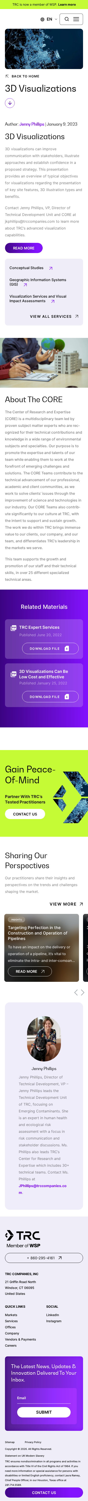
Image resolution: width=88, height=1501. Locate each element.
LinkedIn (52, 1315)
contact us (44, 1492)
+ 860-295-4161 (41, 1258)
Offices (10, 1327)
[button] (46, 19)
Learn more (67, 4)
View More (63, 904)
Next (83, 993)
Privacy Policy (33, 1442)
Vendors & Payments (20, 1339)
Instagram (53, 1321)
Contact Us (25, 814)
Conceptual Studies (26, 267)
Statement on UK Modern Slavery (24, 1456)
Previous (76, 993)
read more (26, 971)
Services (11, 1321)
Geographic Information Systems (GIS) (37, 282)
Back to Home (26, 76)
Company (12, 1333)
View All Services (51, 316)
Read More (24, 248)
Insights (16, 919)
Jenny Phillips (31, 124)
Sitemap (10, 1442)
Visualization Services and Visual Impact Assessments (37, 298)
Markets (11, 1315)
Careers (11, 1345)
